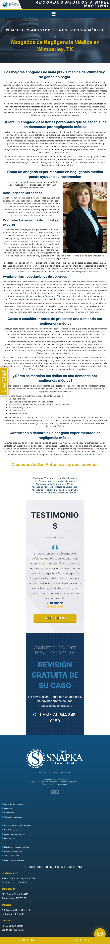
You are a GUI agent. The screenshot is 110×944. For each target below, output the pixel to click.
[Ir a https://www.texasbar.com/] (55, 847)
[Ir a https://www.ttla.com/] (55, 855)
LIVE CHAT (27, 940)
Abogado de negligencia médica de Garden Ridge (55, 487)
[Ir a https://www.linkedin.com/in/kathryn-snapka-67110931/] (57, 792)
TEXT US (82, 940)
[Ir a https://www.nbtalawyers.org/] (55, 859)
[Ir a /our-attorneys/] (55, 808)
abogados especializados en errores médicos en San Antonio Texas (70, 454)
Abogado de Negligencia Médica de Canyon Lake (55, 490)
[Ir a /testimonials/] (55, 816)
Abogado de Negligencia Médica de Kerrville (55, 492)
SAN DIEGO (6, 921)
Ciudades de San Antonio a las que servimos (55, 464)
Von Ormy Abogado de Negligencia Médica (55, 481)
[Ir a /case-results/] (55, 829)
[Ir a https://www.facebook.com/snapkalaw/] (53, 792)
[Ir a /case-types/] (55, 825)
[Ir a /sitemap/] (55, 838)
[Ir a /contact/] (55, 812)
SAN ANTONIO (8, 889)
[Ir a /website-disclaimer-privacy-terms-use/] (55, 834)
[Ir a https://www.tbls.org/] (55, 851)
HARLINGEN (7, 905)
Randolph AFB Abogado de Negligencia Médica (55, 478)
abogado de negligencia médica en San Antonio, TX (35, 296)
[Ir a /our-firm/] (55, 804)
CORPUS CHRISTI (9, 873)
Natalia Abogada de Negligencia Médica (55, 484)
